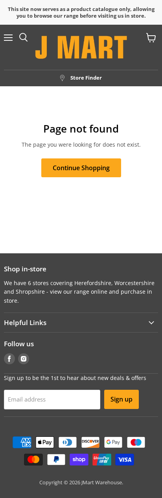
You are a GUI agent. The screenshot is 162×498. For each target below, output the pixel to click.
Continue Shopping (81, 168)
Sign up (121, 399)
